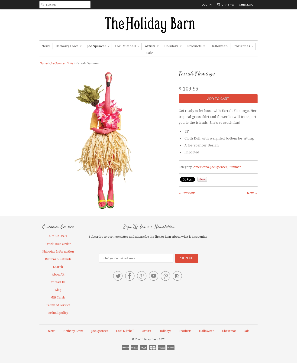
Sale (149, 53)
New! (46, 46)
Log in (207, 4)
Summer (235, 167)
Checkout (247, 4)
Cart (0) (228, 4)
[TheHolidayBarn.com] (148, 26)
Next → (252, 193)
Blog (58, 290)
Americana (201, 167)
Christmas (243, 46)
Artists (151, 46)
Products (196, 46)
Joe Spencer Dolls (61, 63)
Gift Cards (58, 297)
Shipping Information (58, 251)
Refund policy (58, 312)
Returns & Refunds (58, 259)
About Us (58, 274)
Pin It (202, 179)
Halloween (219, 46)
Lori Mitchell (127, 46)
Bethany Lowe (68, 46)
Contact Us (58, 282)
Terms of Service (58, 305)
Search (58, 267)
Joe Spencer (98, 46)
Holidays (172, 46)
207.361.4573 (58, 236)
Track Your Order (58, 244)
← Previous (187, 193)
